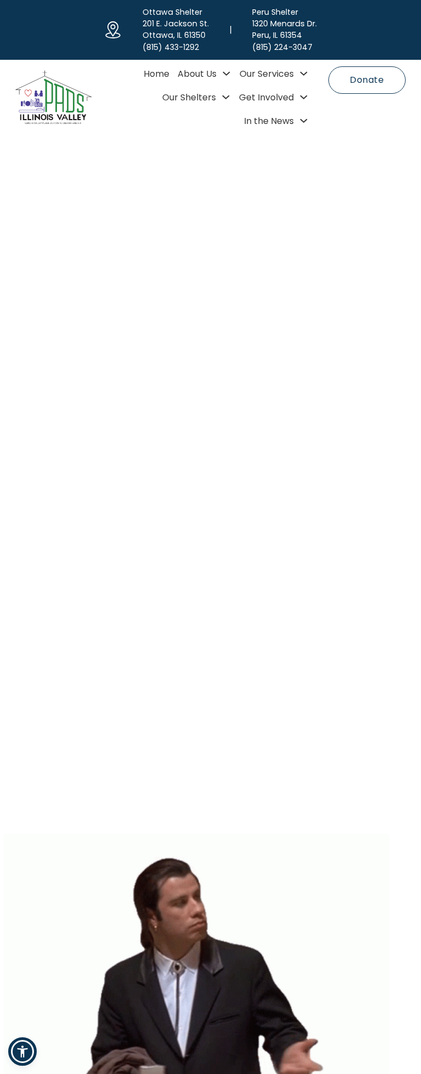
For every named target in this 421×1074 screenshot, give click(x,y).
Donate (367, 80)
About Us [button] (197, 73)
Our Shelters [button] (189, 97)
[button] (22, 1051)
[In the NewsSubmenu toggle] (303, 120)
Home (156, 73)
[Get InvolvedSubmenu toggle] (303, 97)
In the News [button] (269, 121)
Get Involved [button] (266, 97)
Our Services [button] (267, 73)
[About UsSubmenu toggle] (226, 73)
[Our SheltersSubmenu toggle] (225, 97)
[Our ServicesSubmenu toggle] (303, 73)
